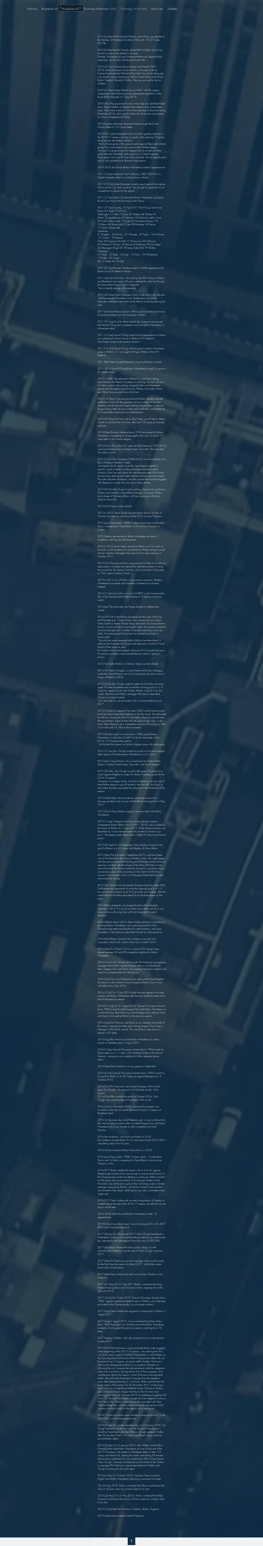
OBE (143, 174)
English (101, 177)
